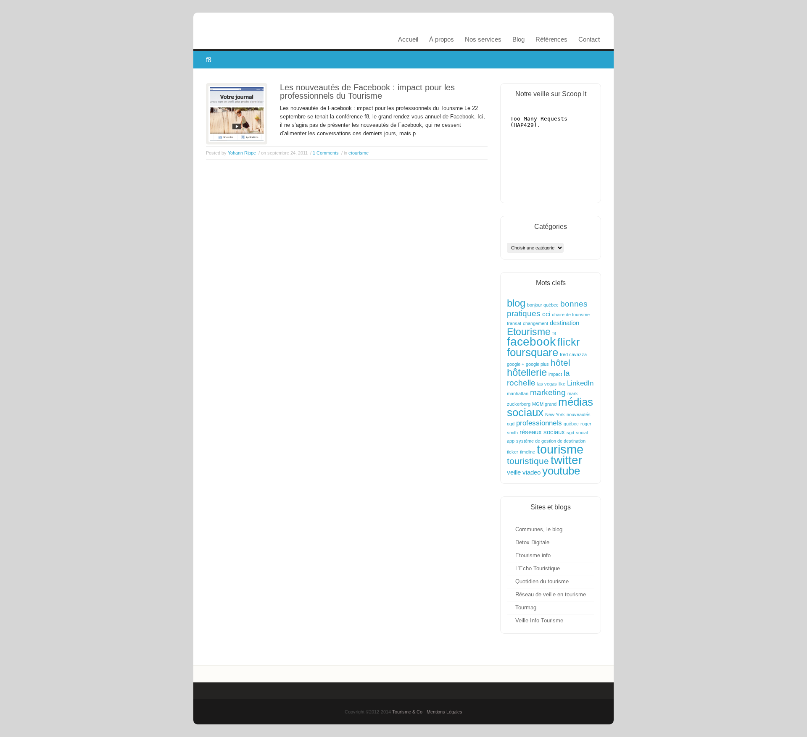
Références (551, 40)
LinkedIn (580, 383)
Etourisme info (533, 555)
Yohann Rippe (242, 152)
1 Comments (326, 152)
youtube (561, 470)
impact (555, 374)
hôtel (560, 362)
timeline (527, 451)
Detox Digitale (532, 542)
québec (571, 423)
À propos (441, 40)
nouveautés (579, 414)
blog (516, 303)
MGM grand (544, 404)
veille (514, 472)
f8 (554, 333)
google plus (537, 364)
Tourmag (525, 607)
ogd (510, 423)
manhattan (517, 393)
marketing (548, 392)
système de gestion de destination (550, 440)
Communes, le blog (538, 529)
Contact (589, 40)
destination (564, 323)
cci (546, 314)
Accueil (408, 40)
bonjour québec (543, 304)
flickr (568, 342)
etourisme (358, 152)
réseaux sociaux (542, 432)
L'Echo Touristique (537, 568)
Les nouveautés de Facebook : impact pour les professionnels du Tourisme (367, 91)
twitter (566, 460)
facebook (531, 341)
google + (515, 364)
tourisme (560, 449)
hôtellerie (527, 372)
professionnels (539, 423)
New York (555, 414)
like (562, 383)
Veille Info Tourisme (539, 620)
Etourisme (529, 331)
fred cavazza (573, 354)
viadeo (531, 472)
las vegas (547, 383)
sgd (570, 432)
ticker (512, 451)
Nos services (483, 40)
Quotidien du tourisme (542, 581)
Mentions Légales (444, 711)
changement (535, 323)
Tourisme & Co (407, 711)
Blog (518, 40)
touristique (528, 461)
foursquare (532, 352)
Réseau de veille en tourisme (550, 594)
